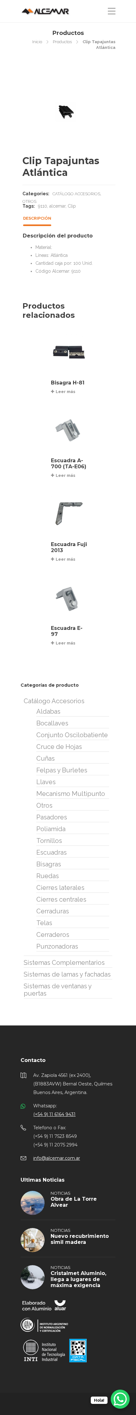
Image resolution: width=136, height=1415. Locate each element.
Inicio (37, 41)
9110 (42, 206)
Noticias (61, 1193)
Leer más (65, 391)
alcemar (57, 206)
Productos (62, 41)
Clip (72, 206)
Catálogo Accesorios (76, 193)
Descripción (37, 218)
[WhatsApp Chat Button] (120, 1399)
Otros (29, 201)
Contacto (33, 1060)
